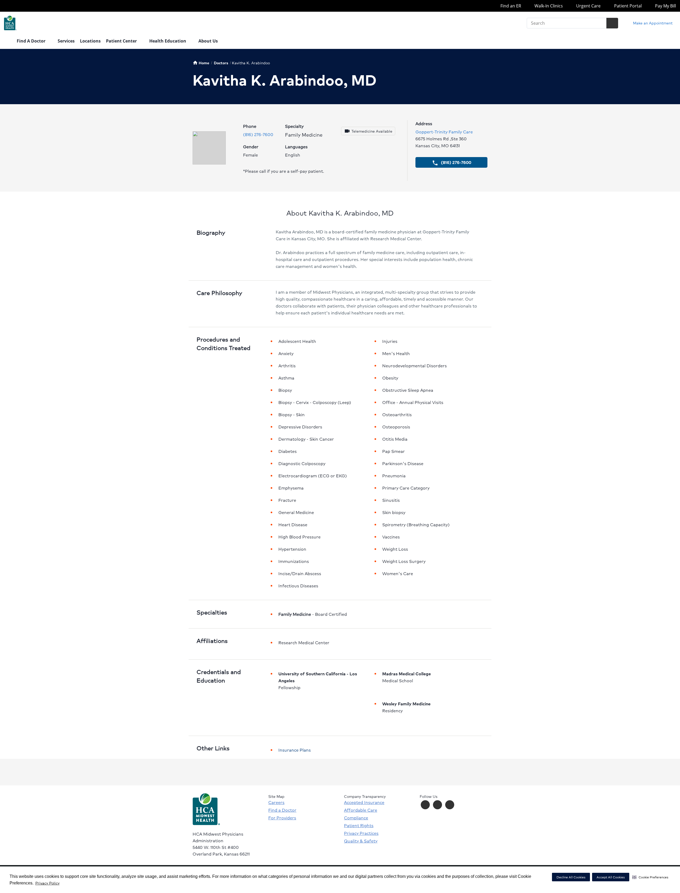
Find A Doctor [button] (31, 41)
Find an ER (510, 6)
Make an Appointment (652, 23)
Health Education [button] (168, 41)
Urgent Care (588, 6)
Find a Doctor (282, 810)
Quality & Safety (360, 841)
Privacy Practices (361, 833)
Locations (90, 41)
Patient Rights (358, 825)
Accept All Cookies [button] (611, 877)
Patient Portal (627, 6)
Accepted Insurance (364, 802)
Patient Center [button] (122, 41)
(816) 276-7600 (258, 134)
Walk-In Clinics (548, 6)
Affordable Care (360, 810)
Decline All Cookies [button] (570, 877)
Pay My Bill (665, 6)
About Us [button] (208, 41)
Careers (276, 802)
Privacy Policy (47, 883)
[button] (650, 877)
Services (66, 41)
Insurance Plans (294, 750)
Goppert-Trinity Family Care (444, 131)
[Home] (7, 41)
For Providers (282, 818)
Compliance (356, 818)
